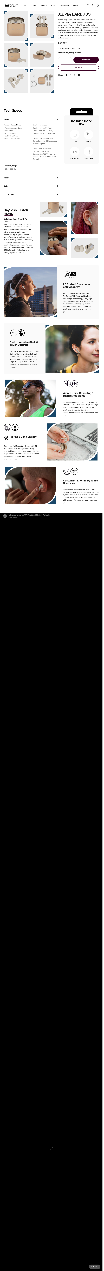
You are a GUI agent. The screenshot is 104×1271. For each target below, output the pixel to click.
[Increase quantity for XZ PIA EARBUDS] (69, 60)
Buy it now (78, 67)
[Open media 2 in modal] (42, 26)
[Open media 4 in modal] (42, 55)
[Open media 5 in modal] (16, 81)
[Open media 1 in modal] (16, 26)
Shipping (61, 48)
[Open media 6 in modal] (42, 81)
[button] (94, 1267)
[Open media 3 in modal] (16, 55)
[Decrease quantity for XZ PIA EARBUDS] (60, 60)
